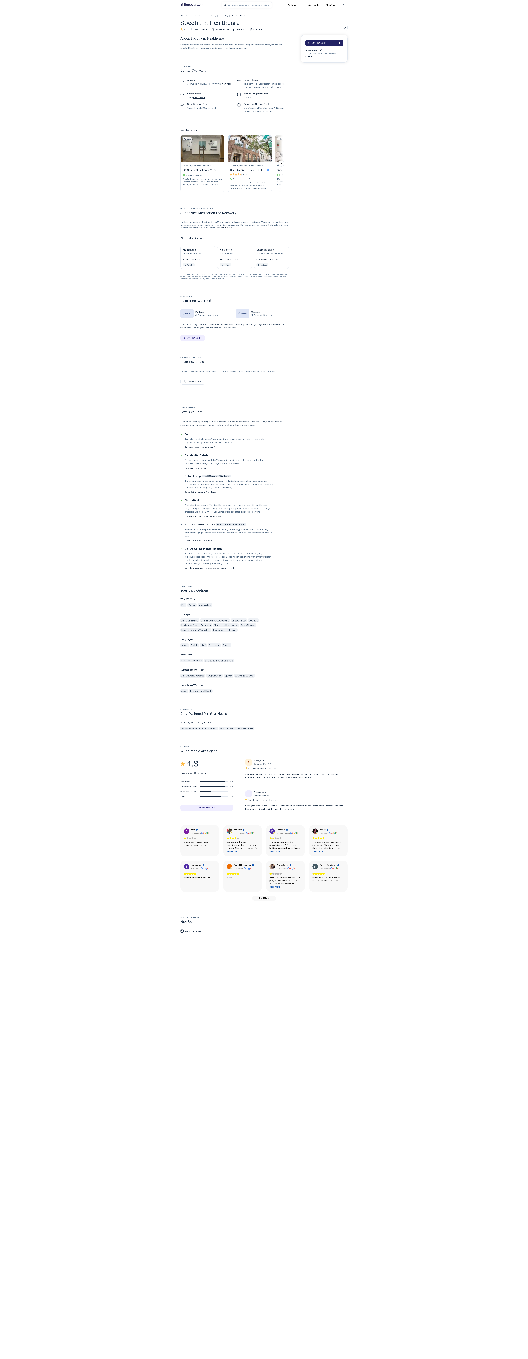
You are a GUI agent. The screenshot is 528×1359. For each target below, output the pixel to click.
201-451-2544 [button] (194, 338)
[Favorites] (345, 5)
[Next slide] (281, 164)
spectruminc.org (313, 50)
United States (198, 16)
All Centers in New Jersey (206, 315)
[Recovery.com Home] (193, 4)
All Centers (185, 16)
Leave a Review (207, 807)
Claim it (308, 56)
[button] (197, 257)
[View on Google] (186, 831)
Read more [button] (232, 851)
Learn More (199, 97)
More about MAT (224, 227)
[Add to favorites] (345, 28)
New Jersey (211, 16)
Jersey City (224, 16)
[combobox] (247, 5)
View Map (226, 83)
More (278, 87)
